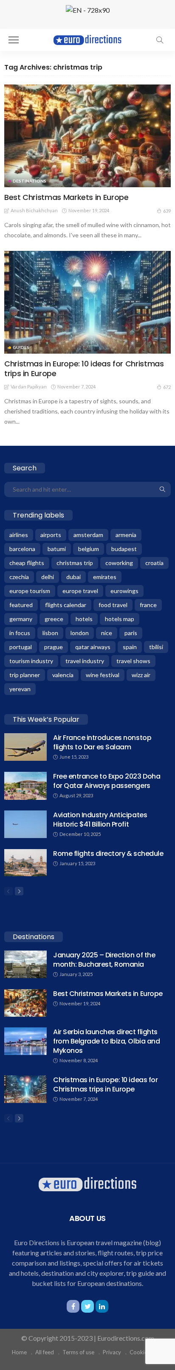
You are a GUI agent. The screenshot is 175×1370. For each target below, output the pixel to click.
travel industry (84, 660)
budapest (124, 548)
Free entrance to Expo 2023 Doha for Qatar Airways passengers (106, 780)
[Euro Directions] (87, 39)
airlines (18, 534)
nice (106, 632)
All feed (44, 1352)
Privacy (112, 1352)
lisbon (50, 632)
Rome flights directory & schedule (108, 853)
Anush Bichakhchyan (34, 210)
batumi (57, 548)
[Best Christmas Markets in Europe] (87, 135)
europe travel (80, 590)
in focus (19, 632)
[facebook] (73, 1306)
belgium (88, 548)
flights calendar (65, 604)
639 (167, 211)
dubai (73, 576)
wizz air (141, 674)
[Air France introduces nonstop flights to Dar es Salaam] (25, 747)
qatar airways (92, 646)
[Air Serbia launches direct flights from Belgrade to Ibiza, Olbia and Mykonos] (25, 1041)
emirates (104, 576)
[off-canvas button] (13, 40)
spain (130, 646)
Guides (21, 347)
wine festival (102, 674)
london (80, 632)
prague (53, 646)
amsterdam (88, 534)
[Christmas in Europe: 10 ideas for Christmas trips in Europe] (87, 302)
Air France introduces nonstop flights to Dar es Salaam (102, 742)
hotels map (119, 618)
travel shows (133, 660)
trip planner (24, 674)
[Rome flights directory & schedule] (25, 862)
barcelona (22, 548)
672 (167, 387)
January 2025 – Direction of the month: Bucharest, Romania (104, 959)
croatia (154, 562)
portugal (20, 646)
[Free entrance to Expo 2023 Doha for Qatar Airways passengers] (25, 786)
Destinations (29, 181)
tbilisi (156, 646)
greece (54, 618)
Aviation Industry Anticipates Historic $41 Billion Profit (100, 819)
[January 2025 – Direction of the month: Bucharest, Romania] (25, 964)
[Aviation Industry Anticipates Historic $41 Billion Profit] (25, 824)
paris (130, 632)
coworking (119, 562)
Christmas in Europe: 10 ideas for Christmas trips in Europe (84, 368)
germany (20, 618)
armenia (126, 534)
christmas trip (74, 562)
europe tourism (29, 590)
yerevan (20, 688)
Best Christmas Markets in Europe (66, 197)
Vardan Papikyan (29, 386)
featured (21, 604)
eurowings (124, 590)
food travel (113, 604)
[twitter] (87, 1306)
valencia (62, 674)
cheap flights (26, 562)
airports (50, 534)
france (148, 604)
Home (19, 1352)
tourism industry (31, 660)
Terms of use (78, 1352)
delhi (47, 576)
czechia (19, 576)
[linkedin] (102, 1306)
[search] (160, 40)
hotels (84, 618)
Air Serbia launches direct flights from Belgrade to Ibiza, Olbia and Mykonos (106, 1041)
